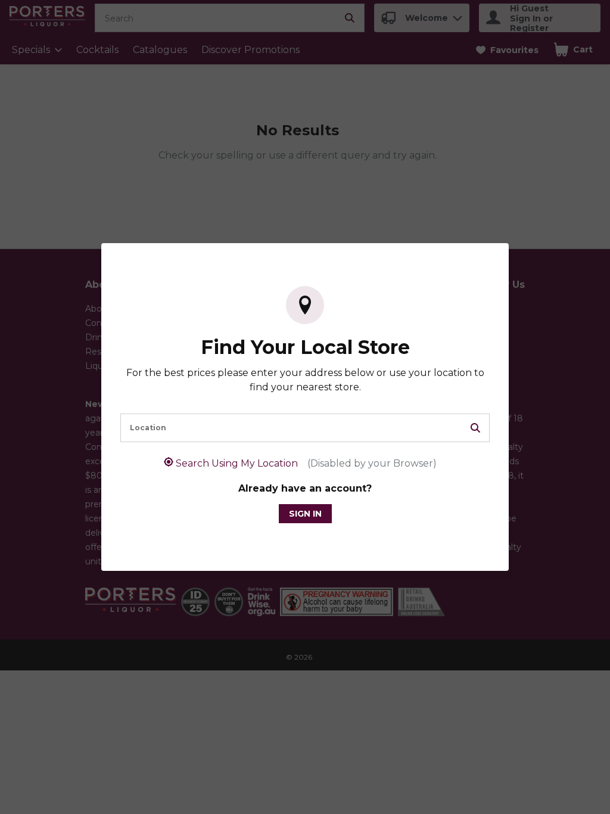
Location (148, 427)
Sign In (305, 513)
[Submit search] (475, 427)
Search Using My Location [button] (306, 463)
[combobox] (305, 428)
